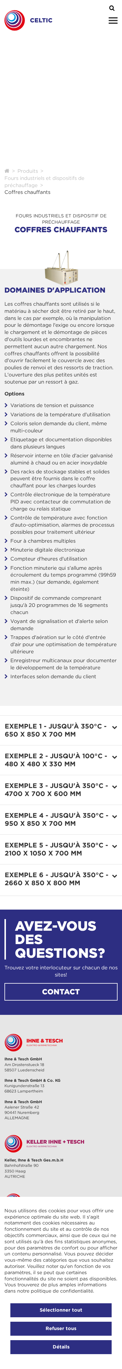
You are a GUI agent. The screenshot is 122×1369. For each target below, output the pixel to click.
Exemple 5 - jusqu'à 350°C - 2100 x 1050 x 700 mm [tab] (56, 849)
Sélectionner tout (61, 1310)
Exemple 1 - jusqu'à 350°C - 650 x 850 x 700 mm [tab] (56, 730)
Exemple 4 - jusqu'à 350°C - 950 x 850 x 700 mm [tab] (56, 819)
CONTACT (61, 991)
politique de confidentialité (62, 1291)
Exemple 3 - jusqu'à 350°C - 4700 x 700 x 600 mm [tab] (56, 789)
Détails (61, 1347)
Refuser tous (61, 1328)
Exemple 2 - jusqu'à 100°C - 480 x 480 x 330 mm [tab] (56, 760)
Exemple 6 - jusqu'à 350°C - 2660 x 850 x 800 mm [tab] (56, 879)
